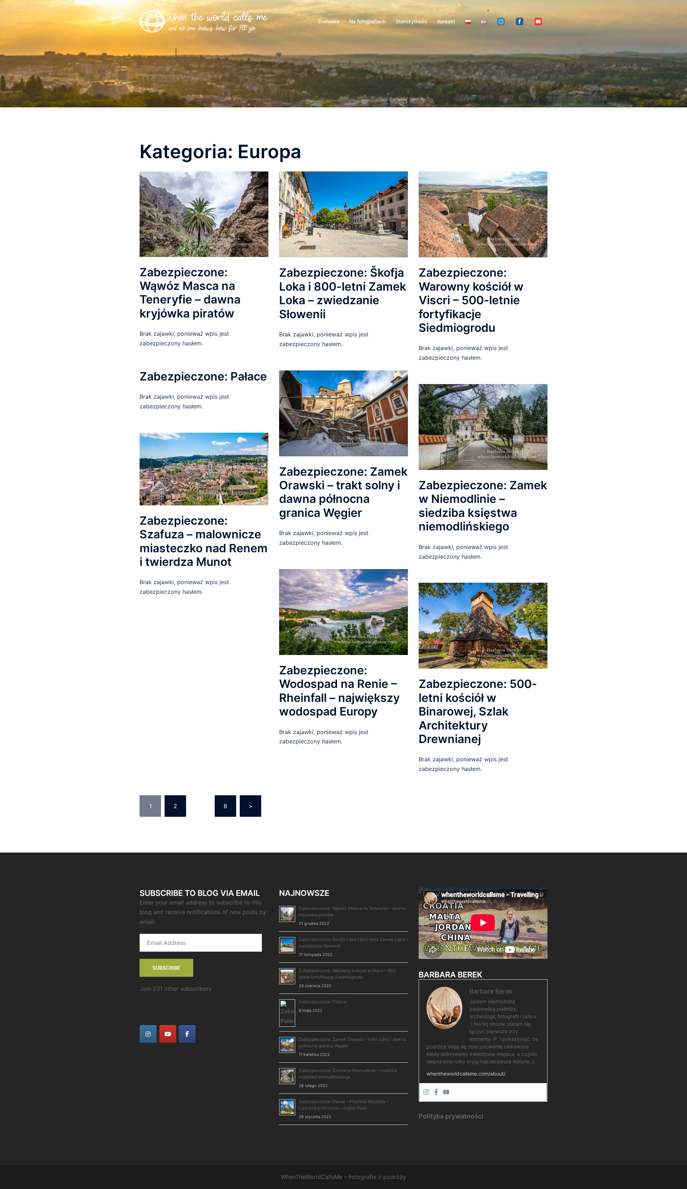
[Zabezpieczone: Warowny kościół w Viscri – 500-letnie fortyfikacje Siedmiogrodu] (483, 214)
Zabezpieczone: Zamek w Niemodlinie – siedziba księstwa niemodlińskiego (483, 505)
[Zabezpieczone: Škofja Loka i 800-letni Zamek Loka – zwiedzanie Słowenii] (343, 214)
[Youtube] (446, 1092)
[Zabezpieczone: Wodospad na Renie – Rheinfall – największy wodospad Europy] (343, 611)
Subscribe (166, 968)
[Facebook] (436, 1092)
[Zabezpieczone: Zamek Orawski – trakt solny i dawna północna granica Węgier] (343, 412)
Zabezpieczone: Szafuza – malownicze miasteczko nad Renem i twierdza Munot (204, 541)
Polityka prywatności (451, 1116)
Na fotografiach (367, 21)
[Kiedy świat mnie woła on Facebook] (187, 1034)
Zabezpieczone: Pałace (203, 376)
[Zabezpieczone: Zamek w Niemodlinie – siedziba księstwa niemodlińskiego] (483, 426)
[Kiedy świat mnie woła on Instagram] (148, 1034)
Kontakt (446, 21)
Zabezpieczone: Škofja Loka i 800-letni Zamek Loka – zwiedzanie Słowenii (342, 293)
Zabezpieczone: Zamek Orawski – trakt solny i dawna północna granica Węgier (343, 492)
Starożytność (411, 21)
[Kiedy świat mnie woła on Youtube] (167, 1034)
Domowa (328, 21)
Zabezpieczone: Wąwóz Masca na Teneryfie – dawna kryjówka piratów (190, 292)
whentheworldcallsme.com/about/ (466, 1074)
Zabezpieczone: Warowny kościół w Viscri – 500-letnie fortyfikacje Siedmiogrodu (471, 300)
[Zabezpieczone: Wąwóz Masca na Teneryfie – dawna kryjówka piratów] (204, 213)
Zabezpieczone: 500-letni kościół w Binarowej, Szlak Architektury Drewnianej (478, 711)
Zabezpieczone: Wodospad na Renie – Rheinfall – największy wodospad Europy (339, 690)
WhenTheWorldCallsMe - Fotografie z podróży (343, 1176)
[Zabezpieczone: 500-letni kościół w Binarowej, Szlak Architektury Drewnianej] (483, 625)
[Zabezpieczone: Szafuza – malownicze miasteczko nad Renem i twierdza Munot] (204, 468)
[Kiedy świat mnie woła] (204, 20)
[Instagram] (426, 1092)
